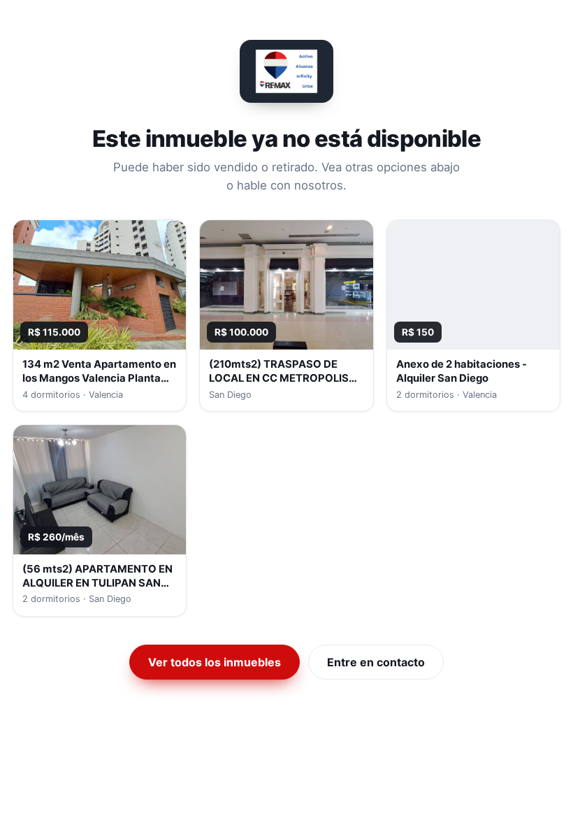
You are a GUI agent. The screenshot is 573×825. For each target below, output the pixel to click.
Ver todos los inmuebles (214, 662)
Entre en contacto (376, 662)
